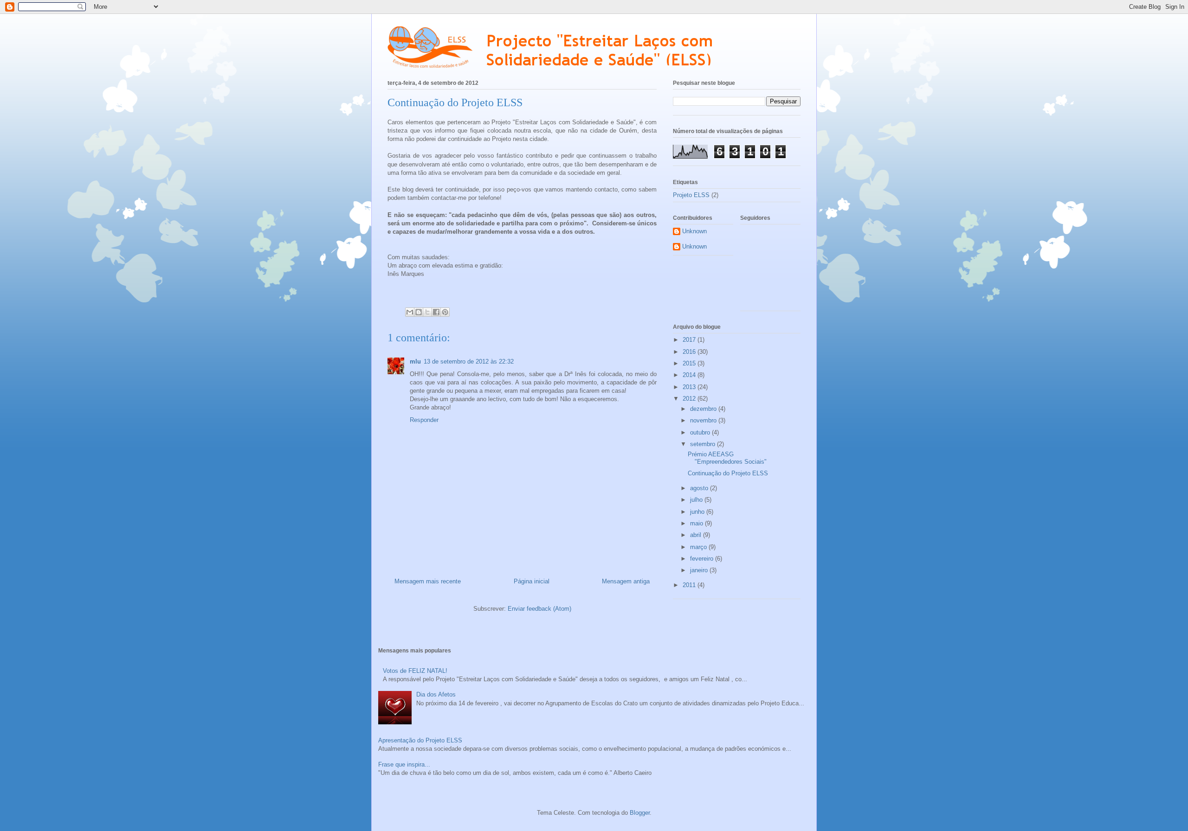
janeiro (700, 570)
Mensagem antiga (626, 581)
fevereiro (702, 558)
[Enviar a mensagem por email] (409, 312)
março (699, 546)
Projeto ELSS (691, 195)
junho (698, 511)
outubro (701, 432)
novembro (704, 420)
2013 (690, 387)
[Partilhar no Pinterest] (445, 312)
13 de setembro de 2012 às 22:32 (469, 361)
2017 (690, 339)
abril (696, 534)
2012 (690, 398)
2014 (690, 374)
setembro (703, 444)
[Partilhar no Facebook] (436, 312)
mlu (415, 361)
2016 (690, 351)
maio (697, 523)
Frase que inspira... (404, 764)
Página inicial (531, 581)
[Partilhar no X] (427, 312)
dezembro (704, 408)
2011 (690, 585)
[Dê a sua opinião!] (418, 312)
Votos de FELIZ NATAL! (415, 670)
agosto (700, 488)
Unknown (694, 231)
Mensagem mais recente (427, 581)
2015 (690, 363)
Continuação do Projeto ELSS (728, 473)
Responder (424, 419)
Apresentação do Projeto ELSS (420, 740)
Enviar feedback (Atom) (539, 608)
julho (697, 499)
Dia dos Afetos (436, 694)
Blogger (640, 812)
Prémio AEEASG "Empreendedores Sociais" (727, 458)
